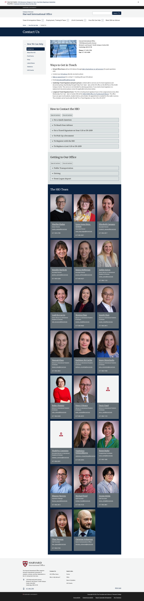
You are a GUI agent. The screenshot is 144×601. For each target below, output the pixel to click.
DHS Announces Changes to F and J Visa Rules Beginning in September (36, 2)
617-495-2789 (30, 588)
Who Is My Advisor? (55, 577)
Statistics (30, 66)
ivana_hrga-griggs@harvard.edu (84, 231)
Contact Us (30, 49)
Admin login (118, 588)
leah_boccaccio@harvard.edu (59, 322)
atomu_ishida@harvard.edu (106, 501)
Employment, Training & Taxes (56, 20)
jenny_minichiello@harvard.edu (107, 367)
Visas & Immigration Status (32, 20)
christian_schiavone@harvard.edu (84, 544)
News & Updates (70, 580)
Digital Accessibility (88, 597)
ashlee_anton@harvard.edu (106, 276)
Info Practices (117, 597)
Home (24, 25)
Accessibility (76, 597)
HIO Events (30, 70)
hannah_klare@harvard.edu (59, 367)
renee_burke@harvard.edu (106, 455)
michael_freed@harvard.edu (83, 501)
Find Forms (30, 56)
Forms (68, 574)
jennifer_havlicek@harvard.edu (60, 275)
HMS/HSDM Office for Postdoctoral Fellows (96, 94)
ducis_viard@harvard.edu (105, 412)
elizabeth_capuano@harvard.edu (107, 229)
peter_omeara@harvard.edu (83, 412)
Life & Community (77, 20)
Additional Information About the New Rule (25, 4)
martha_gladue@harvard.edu (59, 229)
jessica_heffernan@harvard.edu (84, 275)
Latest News (31, 63)
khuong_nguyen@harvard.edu (59, 501)
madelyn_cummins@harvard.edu (60, 457)
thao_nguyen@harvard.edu (59, 544)
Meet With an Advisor (113, 20)
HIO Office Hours (54, 574)
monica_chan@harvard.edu (82, 322)
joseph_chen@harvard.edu (106, 322)
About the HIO (31, 52)
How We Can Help (94, 20)
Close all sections (67, 115)
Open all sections (55, 115)
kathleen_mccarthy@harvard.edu (84, 367)
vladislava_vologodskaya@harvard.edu (85, 456)
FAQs (28, 59)
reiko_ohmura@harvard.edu (59, 412)
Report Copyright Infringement (103, 597)
